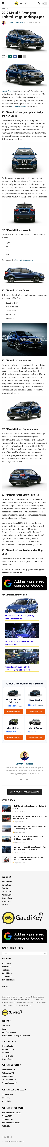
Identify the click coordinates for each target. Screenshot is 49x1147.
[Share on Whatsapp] (10, 56)
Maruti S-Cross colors (24, 260)
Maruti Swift (6, 1053)
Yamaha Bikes (7, 976)
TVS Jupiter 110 (8, 1073)
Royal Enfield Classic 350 (11, 1113)
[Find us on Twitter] (5, 1137)
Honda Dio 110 (7, 1076)
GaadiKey (10, 1141)
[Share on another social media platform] (24, 56)
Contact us (6, 1026)
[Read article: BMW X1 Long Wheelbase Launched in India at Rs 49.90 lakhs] (6, 808)
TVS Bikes (6, 970)
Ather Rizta (6, 1101)
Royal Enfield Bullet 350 (11, 1123)
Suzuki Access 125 (9, 1080)
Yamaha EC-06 (7, 1094)
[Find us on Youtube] (8, 1137)
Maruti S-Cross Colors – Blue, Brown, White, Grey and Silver (19, 617)
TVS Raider (6, 1126)
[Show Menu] (3, 3)
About (4, 1029)
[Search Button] (39, 3)
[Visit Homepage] (20, 3)
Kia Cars (5, 905)
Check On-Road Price (13, 711)
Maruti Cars (6, 885)
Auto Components (9, 1032)
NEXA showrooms (18, 107)
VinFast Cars (7, 895)
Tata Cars (5, 888)
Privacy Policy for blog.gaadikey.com (16, 1036)
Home (3, 8)
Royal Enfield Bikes (9, 980)
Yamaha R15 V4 (7, 1116)
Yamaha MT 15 (7, 1119)
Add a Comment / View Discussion (24, 792)
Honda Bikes (6, 967)
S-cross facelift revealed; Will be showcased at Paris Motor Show (17, 668)
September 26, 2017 (34, 22)
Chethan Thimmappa (16, 22)
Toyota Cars (6, 891)
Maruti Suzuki (8, 91)
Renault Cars (7, 898)
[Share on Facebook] (15, 56)
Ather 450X (6, 1098)
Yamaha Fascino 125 (9, 1083)
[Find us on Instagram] (11, 1137)
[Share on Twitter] (20, 56)
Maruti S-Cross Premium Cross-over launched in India (19, 642)
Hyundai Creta (7, 1046)
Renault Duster (7, 1059)
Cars (8, 8)
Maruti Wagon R (8, 1049)
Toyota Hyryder (8, 1056)
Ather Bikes (6, 963)
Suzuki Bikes (7, 973)
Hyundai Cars (7, 882)
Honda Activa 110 (8, 1070)
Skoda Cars (6, 901)
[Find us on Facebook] (2, 1137)
